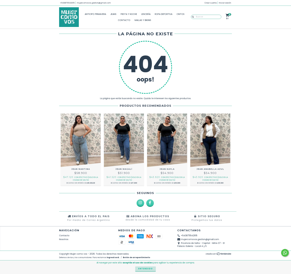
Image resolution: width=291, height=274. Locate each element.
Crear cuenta (210, 3)
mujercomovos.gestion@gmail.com (94, 3)
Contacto (64, 235)
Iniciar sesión (225, 3)
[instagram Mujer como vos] (140, 203)
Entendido (145, 268)
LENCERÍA (146, 14)
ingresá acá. (113, 257)
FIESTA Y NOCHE (129, 14)
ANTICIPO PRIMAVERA (95, 14)
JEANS (113, 14)
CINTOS (180, 14)
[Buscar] (192, 16)
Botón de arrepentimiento (136, 257)
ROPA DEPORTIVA (163, 14)
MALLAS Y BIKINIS (143, 20)
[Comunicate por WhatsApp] (285, 253)
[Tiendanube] (218, 254)
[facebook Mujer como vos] (150, 203)
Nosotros (63, 239)
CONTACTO (124, 20)
